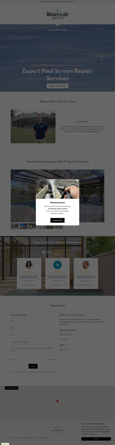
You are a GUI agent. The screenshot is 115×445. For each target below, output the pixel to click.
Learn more (57, 220)
